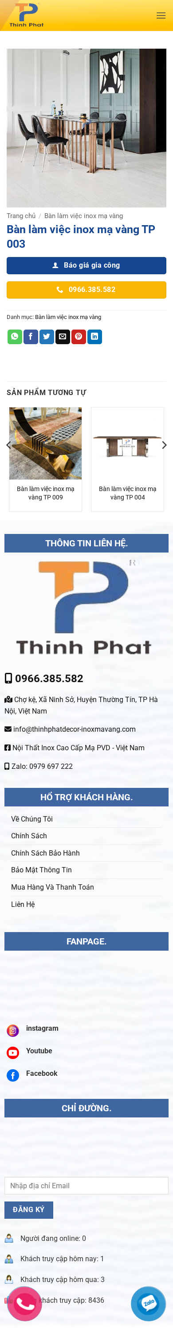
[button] (161, 15)
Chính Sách (29, 836)
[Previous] (9, 463)
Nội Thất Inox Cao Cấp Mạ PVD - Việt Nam (78, 748)
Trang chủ (21, 216)
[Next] (163, 463)
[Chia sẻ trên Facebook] (31, 337)
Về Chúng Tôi (32, 819)
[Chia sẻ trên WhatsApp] (15, 337)
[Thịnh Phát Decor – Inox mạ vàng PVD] (65, 15)
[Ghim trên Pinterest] (78, 337)
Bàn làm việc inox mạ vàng (83, 216)
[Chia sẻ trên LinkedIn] (94, 337)
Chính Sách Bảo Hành (45, 853)
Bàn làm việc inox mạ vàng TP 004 (128, 493)
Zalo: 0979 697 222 (41, 766)
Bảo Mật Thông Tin (41, 870)
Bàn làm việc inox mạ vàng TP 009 (46, 493)
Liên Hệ (23, 904)
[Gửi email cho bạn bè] (62, 337)
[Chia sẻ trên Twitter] (46, 337)
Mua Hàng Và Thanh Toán (52, 887)
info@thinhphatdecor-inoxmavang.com (74, 729)
